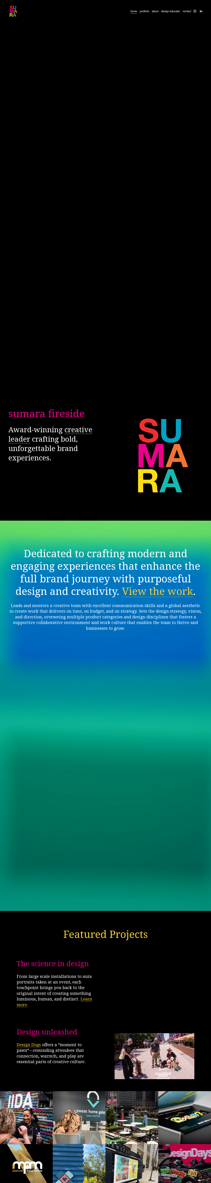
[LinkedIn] (201, 11)
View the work (157, 591)
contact (187, 11)
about (155, 11)
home (133, 11)
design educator (170, 11)
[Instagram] (194, 11)
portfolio (144, 11)
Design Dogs (29, 1044)
